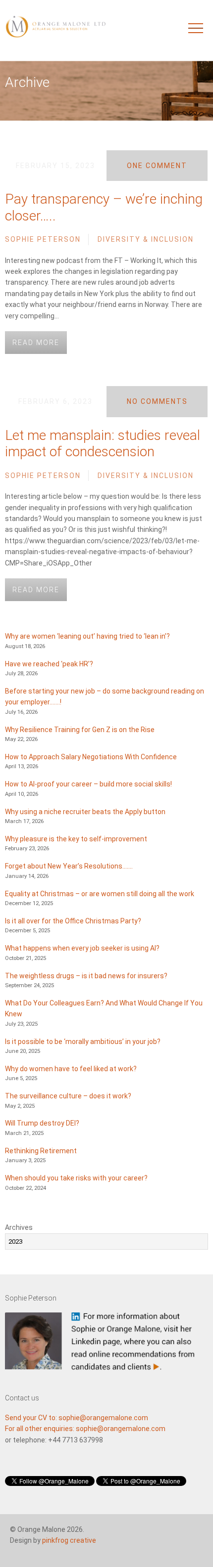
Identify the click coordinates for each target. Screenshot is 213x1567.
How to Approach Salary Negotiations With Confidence (91, 757)
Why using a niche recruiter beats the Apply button (85, 812)
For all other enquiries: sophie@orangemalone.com (85, 1429)
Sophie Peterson (43, 239)
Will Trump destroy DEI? (42, 1123)
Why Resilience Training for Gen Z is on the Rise (80, 730)
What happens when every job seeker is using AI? (82, 948)
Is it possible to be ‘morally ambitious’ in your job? (82, 1041)
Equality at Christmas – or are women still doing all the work (99, 894)
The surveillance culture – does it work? (68, 1096)
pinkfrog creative (69, 1540)
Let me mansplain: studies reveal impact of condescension (102, 443)
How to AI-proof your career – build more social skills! (88, 784)
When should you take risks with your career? (76, 1178)
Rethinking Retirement (41, 1151)
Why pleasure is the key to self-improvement (76, 839)
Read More (35, 343)
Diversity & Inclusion (146, 239)
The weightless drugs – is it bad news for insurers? (86, 976)
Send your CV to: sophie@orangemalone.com (76, 1418)
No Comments (157, 401)
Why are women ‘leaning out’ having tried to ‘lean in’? (87, 636)
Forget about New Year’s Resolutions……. (69, 866)
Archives (19, 1227)
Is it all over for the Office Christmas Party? (73, 921)
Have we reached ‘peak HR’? (49, 664)
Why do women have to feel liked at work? (71, 1069)
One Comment (157, 166)
